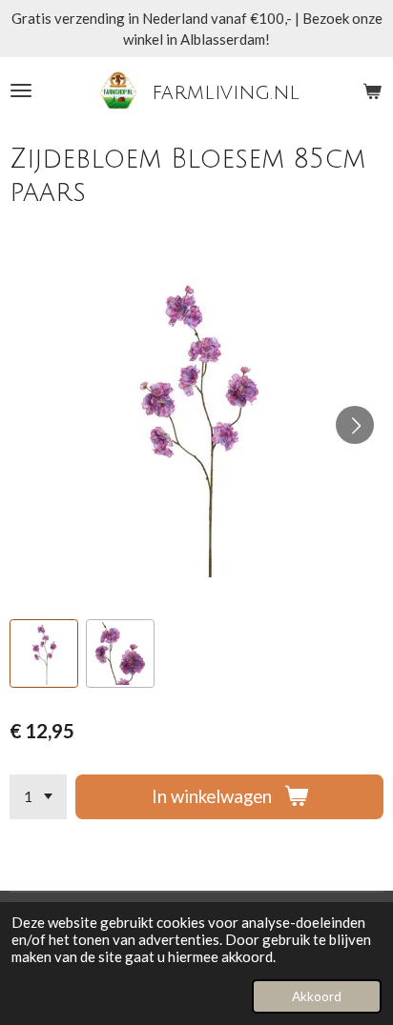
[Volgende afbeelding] (355, 425)
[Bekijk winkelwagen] (372, 90)
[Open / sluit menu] (21, 90)
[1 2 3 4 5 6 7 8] (38, 796)
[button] (44, 653)
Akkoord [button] (316, 996)
